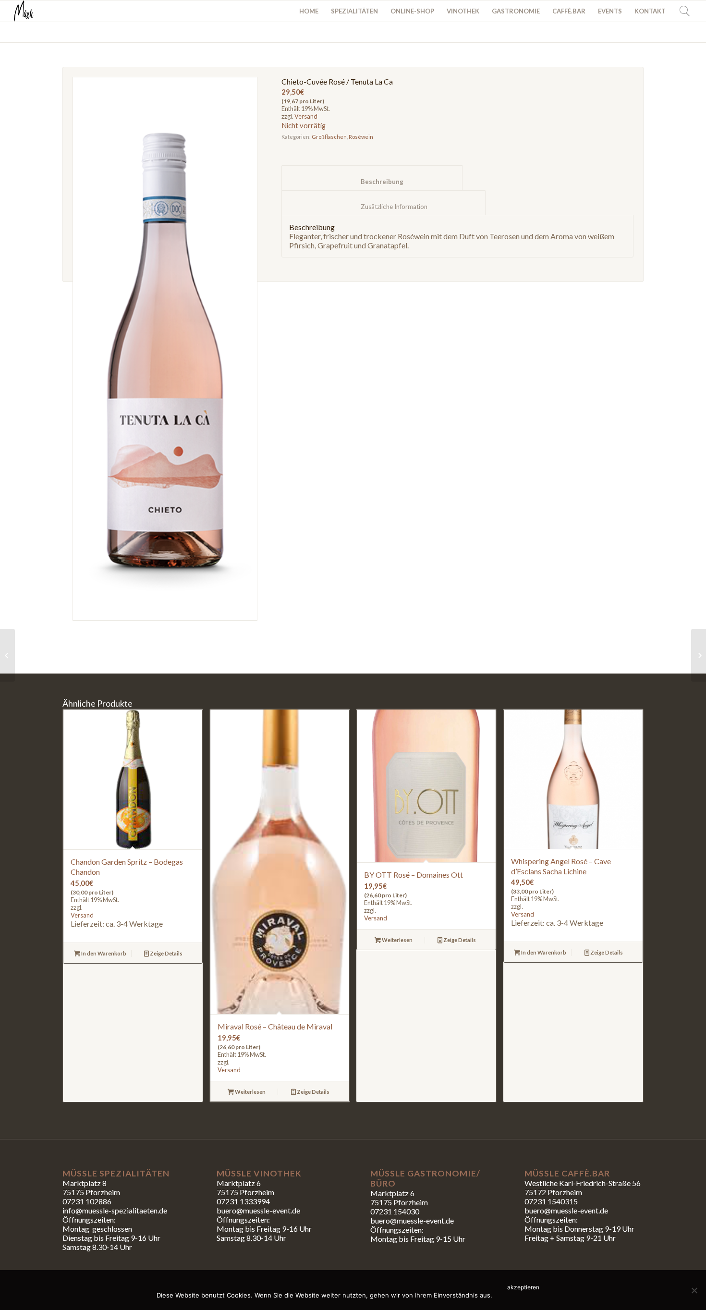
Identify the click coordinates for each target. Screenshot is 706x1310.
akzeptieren (523, 1287)
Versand (305, 116)
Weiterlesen (250, 1092)
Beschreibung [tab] (372, 181)
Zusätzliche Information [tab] (384, 206)
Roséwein (361, 137)
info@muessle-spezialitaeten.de (114, 1210)
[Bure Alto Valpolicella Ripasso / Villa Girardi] (7, 655)
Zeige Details (166, 953)
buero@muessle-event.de (412, 1220)
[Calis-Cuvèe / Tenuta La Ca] (698, 655)
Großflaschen (329, 137)
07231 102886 (86, 1201)
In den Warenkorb (103, 953)
